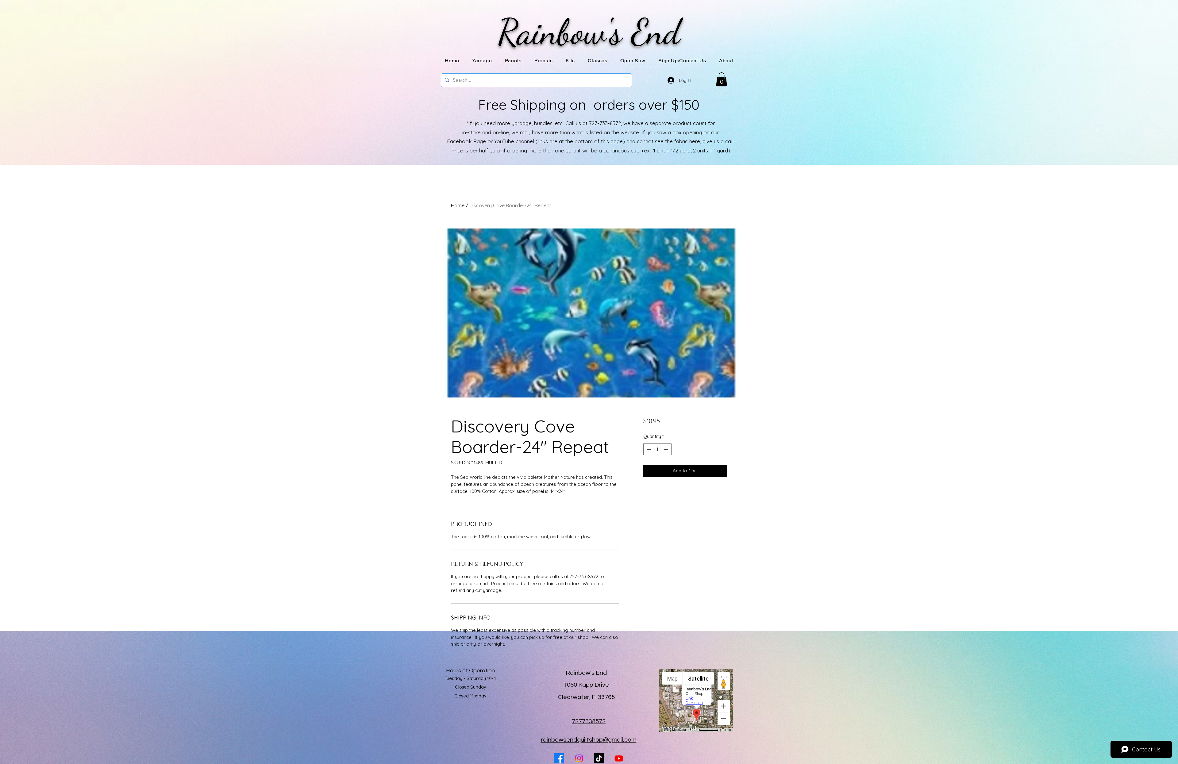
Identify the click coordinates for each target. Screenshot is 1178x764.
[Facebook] (559, 758)
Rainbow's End (589, 32)
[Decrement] (648, 449)
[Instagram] (579, 758)
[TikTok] (599, 758)
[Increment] (666, 449)
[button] (513, 60)
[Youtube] (619, 758)
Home (457, 205)
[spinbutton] (657, 449)
